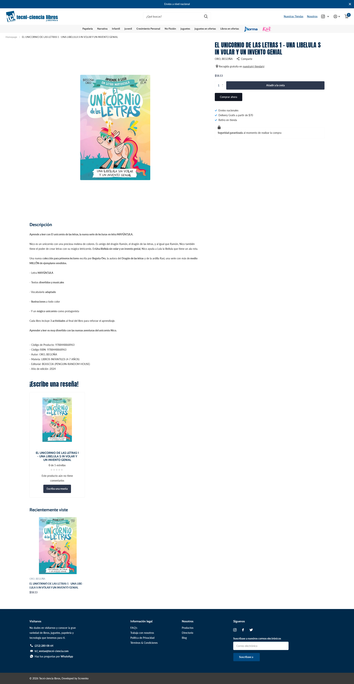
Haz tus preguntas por (54, 656)
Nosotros (312, 16)
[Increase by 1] (223, 82)
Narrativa (102, 28)
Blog (184, 637)
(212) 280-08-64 (44, 645)
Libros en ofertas (229, 28)
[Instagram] (235, 630)
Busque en (206, 16)
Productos (187, 627)
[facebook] (243, 629)
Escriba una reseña (57, 488)
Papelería (87, 28)
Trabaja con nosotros (142, 632)
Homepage (11, 36)
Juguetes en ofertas (205, 28)
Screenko (83, 678)
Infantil (116, 28)
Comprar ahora (228, 96)
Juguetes (185, 28)
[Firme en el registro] (337, 16)
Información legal (141, 621)
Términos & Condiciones (144, 642)
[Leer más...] (325, 16)
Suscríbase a (246, 657)
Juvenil (128, 28)
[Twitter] (251, 630)
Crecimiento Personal (148, 28)
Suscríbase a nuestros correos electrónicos (257, 638)
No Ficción (170, 28)
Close (350, 4)
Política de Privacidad (142, 637)
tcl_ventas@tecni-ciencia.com (52, 651)
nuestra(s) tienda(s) (253, 66)
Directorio (187, 632)
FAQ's (133, 627)
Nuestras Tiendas (293, 16)
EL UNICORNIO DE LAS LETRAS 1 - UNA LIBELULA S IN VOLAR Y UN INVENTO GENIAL (56, 585)
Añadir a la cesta (275, 85)
